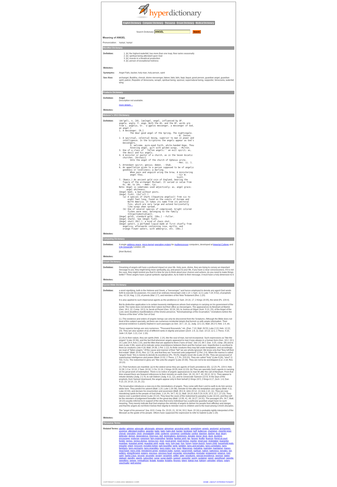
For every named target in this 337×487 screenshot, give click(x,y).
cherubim (131, 433)
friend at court (220, 438)
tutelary (202, 460)
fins (130, 204)
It (164, 182)
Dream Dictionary (185, 23)
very (149, 204)
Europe (180, 199)
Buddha (133, 77)
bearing (178, 179)
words (182, 123)
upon (155, 56)
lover (179, 448)
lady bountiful (165, 446)
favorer (194, 438)
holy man (142, 73)
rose (164, 226)
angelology (196, 428)
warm (138, 211)
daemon (203, 433)
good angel (170, 441)
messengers (129, 143)
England (167, 179)
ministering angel (149, 450)
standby (131, 458)
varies (180, 53)
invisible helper (150, 446)
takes (153, 202)
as (185, 140)
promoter (200, 453)
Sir (181, 175)
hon (182, 443)
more (156, 53)
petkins (122, 453)
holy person (153, 73)
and (166, 123)
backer (134, 73)
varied (170, 182)
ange (143, 123)
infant (130, 446)
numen (177, 450)
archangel (124, 77)
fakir (173, 77)
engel (156, 121)
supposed (168, 167)
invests (132, 58)
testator (160, 460)
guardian (123, 443)
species (134, 197)
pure (147, 145)
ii (186, 162)
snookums (190, 455)
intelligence (130, 140)
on (157, 199)
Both (150, 123)
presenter (177, 453)
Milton (185, 148)
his (142, 152)
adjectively (162, 187)
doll (161, 436)
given (144, 167)
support (176, 458)
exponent (144, 438)
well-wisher (135, 463)
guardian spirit (151, 443)
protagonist (211, 453)
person (132, 61)
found (151, 199)
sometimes (142, 187)
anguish (151, 172)
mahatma (197, 448)
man (176, 138)
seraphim (167, 455)
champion (212, 431)
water (131, 224)
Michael (156, 182)
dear (137, 133)
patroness (214, 450)
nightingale (184, 133)
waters (143, 229)
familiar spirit (180, 438)
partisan (197, 450)
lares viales (165, 448)
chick (139, 433)
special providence (205, 455)
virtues (220, 460)
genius (148, 165)
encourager (124, 438)
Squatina (158, 197)
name (164, 202)
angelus (133, 125)
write (182, 160)
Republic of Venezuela (142, 80)
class (137, 150)
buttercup (202, 431)
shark (147, 197)
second (140, 455)
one (165, 53)
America (139, 202)
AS (137, 121)
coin (155, 179)
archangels (225, 428)
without (146, 192)
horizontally (181, 204)
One (124, 150)
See (139, 219)
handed (176, 145)
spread (151, 206)
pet (230, 450)
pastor (143, 155)
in (137, 58)
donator (191, 436)
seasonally (189, 53)
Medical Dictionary (205, 23)
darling (159, 170)
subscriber (148, 458)
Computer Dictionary (153, 23)
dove (205, 436)
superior (164, 138)
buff (195, 431)
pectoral (184, 202)
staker (227, 455)
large (156, 204)
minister (130, 155)
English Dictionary (132, 23)
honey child (211, 443)
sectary (158, 455)
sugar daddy (166, 458)
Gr (141, 125)
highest (136, 53)
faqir (183, 77)
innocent (138, 446)
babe (157, 431)
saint (162, 73)
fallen (151, 150)
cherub (141, 77)
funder (122, 441)
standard (141, 216)
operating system (163, 244)
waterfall (144, 53)
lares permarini (136, 448)
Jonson (186, 135)
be (179, 167)
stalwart (122, 458)
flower (135, 229)
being (140, 56)
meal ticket (124, 450)
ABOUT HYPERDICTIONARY (222, 482)
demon (158, 165)
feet (137, 199)
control (194, 433)
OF (180, 121)
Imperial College (221, 244)
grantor (193, 441)
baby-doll (170, 431)
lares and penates (195, 446)
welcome (138, 145)
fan (188, 438)
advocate (139, 428)
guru (168, 443)
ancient (141, 179)
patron (128, 80)
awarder (150, 431)
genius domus (140, 441)
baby (163, 431)
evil (174, 150)
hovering (135, 148)
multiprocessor (181, 244)
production (155, 58)
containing (154, 226)
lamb (175, 446)
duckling (218, 436)
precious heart (165, 453)
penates (224, 450)
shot (130, 221)
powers (144, 453)
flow (175, 53)
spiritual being (169, 80)
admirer (130, 428)
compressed (166, 209)
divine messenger (154, 77)
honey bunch (198, 443)
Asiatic (188, 155)
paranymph (186, 450)
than (161, 53)
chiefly (181, 224)
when (143, 206)
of (137, 61)
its (159, 202)
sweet (210, 458)
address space (134, 244)
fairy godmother (157, 438)
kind (149, 221)
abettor (122, 428)
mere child (135, 450)
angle (132, 123)
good (143, 133)
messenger (162, 125)
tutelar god (193, 460)
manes (227, 448)
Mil (138, 221)
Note (121, 187)
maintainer (218, 448)
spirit (181, 150)
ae (143, 121)
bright (178, 209)
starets (139, 458)
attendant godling (136, 431)
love (174, 448)
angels (170, 140)
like (130, 206)
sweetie (229, 458)
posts (155, 192)
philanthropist (133, 453)
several (140, 209)
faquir (188, 77)
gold (149, 179)
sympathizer (143, 460)
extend (169, 204)
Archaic (140, 157)
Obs (158, 216)
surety (194, 458)
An (121, 121)
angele (122, 123)
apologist (214, 428)
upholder (211, 460)
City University (126, 247)
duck (210, 436)
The (132, 133)
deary (223, 433)
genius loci (153, 441)
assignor (123, 431)
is (135, 187)
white (169, 145)
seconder (150, 455)
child (157, 433)
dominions (182, 436)
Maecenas (187, 448)
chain (160, 221)
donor (198, 436)
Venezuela (219, 80)
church (158, 155)
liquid (154, 224)
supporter (208, 80)
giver (162, 441)
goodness (128, 170)
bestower (188, 431)
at (167, 224)
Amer (147, 184)
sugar (156, 458)
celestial (144, 138)
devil (131, 152)
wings (174, 148)
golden (165, 148)
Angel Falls (124, 73)
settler (176, 455)
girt (152, 148)
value (182, 182)
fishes (131, 211)
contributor (185, 433)
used (152, 187)
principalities (189, 453)
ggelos (152, 125)
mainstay (207, 448)
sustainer (202, 458)
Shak (168, 165)
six (185, 197)
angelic (189, 167)
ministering (186, 172)
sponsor (180, 80)
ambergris (161, 229)
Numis (127, 179)
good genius (183, 441)
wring (160, 172)
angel (126, 128)
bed (129, 192)
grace (187, 187)
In (141, 140)
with (158, 148)
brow (171, 172)
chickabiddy (148, 433)
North (131, 202)
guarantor (224, 441)
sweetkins (123, 460)
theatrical (145, 58)
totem (184, 460)
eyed (153, 145)
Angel (129, 187)
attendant (147, 56)
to (172, 138)
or (137, 155)
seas (144, 211)
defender (123, 436)
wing (121, 82)
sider (182, 455)
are (188, 123)
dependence (142, 436)
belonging (155, 211)
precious (153, 453)
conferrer (165, 433)
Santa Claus (130, 455)
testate (153, 460)
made (162, 224)
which (138, 204)
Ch (130, 214)
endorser (135, 438)
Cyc (154, 184)
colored (187, 209)
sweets (133, 460)
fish (130, 194)
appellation (133, 167)
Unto (132, 160)
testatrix (168, 460)
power (186, 138)
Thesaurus (170, 23)
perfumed (145, 224)
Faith (160, 145)
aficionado (150, 428)
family (174, 211)
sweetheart (219, 458)
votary (227, 460)
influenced (168, 121)
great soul (202, 441)
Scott (180, 177)
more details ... (126, 105)
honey (188, 443)
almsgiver (169, 428)
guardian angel (212, 77)
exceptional (144, 61)
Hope (184, 145)
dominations (170, 436)
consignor (174, 433)
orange (126, 229)
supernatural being (194, 80)
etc (171, 229)
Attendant (128, 165)
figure (126, 182)
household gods (225, 443)
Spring (167, 133)
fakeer (167, 77)
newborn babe (166, 450)
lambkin (182, 446)
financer (209, 438)
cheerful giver (224, 431)
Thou (191, 145)
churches (128, 157)
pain (138, 172)
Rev (181, 162)
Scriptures (154, 140)
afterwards (141, 226)
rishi (228, 453)
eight (131, 199)
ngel (148, 121)
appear (179, 140)
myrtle (173, 226)
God (160, 56)
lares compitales (213, 446)
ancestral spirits (182, 428)
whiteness (139, 189)
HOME (206, 482)
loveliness (143, 170)
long (143, 199)
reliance (221, 453)
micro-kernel (148, 244)
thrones (177, 460)
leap (170, 53)
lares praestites (151, 448)
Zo (138, 194)
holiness (154, 61)
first (172, 224)
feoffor (202, 438)
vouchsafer (124, 463)
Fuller (169, 216)
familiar (169, 438)
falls (178, 77)
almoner (159, 428)
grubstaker (213, 441)
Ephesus (173, 160)
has (151, 53)
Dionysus (153, 436)
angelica (128, 226)
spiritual (133, 56)
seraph (157, 80)
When (132, 172)
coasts (168, 199)
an (120, 128)
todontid (141, 214)
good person (198, 77)
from (121, 125)
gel (126, 121)
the (130, 53)
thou (139, 175)
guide (161, 443)
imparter (123, 446)
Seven (180, 155)
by (177, 121)
